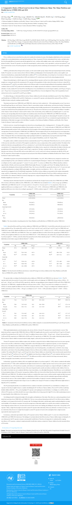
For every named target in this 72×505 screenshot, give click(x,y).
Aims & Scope (52, 479)
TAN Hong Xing (60, 17)
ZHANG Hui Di (40, 17)
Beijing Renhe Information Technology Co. (25, 503)
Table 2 (6, 226)
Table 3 (60, 278)
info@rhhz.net (45, 503)
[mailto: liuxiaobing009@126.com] (12, 16)
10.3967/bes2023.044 (9, 12)
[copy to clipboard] (22, 46)
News (58, 484)
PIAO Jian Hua (6, 19)
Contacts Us (52, 487)
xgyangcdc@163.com (53, 30)
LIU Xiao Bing (5, 17)
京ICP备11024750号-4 (13, 497)
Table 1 (50, 182)
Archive (59, 480)
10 (28, 356)
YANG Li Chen (17, 19)
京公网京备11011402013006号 (26, 497)
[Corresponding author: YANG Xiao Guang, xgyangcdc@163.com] (37, 18)
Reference (7, 436)
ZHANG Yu (30, 17)
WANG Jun (49, 17)
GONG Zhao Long (19, 17)
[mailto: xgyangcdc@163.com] (38, 18)
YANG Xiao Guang (29, 19)
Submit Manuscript (52, 483)
